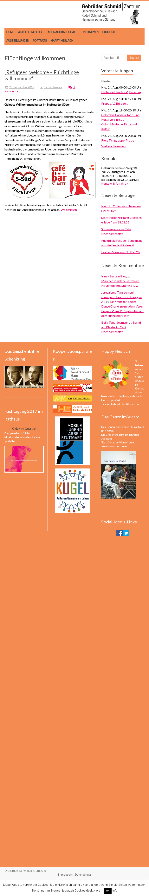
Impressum (65, 874)
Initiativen (91, 32)
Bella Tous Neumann (114, 322)
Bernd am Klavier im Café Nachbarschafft (121, 327)
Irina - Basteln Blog (114, 276)
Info (115, 890)
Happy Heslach (62, 40)
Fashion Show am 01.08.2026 (120, 252)
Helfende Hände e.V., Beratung (121, 92)
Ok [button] (107, 890)
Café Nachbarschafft (62, 32)
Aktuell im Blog (30, 32)
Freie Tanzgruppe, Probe (117, 140)
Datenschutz (83, 874)
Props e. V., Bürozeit (114, 103)
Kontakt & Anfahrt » (114, 183)
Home (10, 32)
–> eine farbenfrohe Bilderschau (120, 404)
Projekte (109, 32)
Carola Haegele (53, 87)
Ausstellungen (17, 40)
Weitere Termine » (113, 146)
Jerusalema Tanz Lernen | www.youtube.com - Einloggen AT (121, 296)
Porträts (40, 40)
